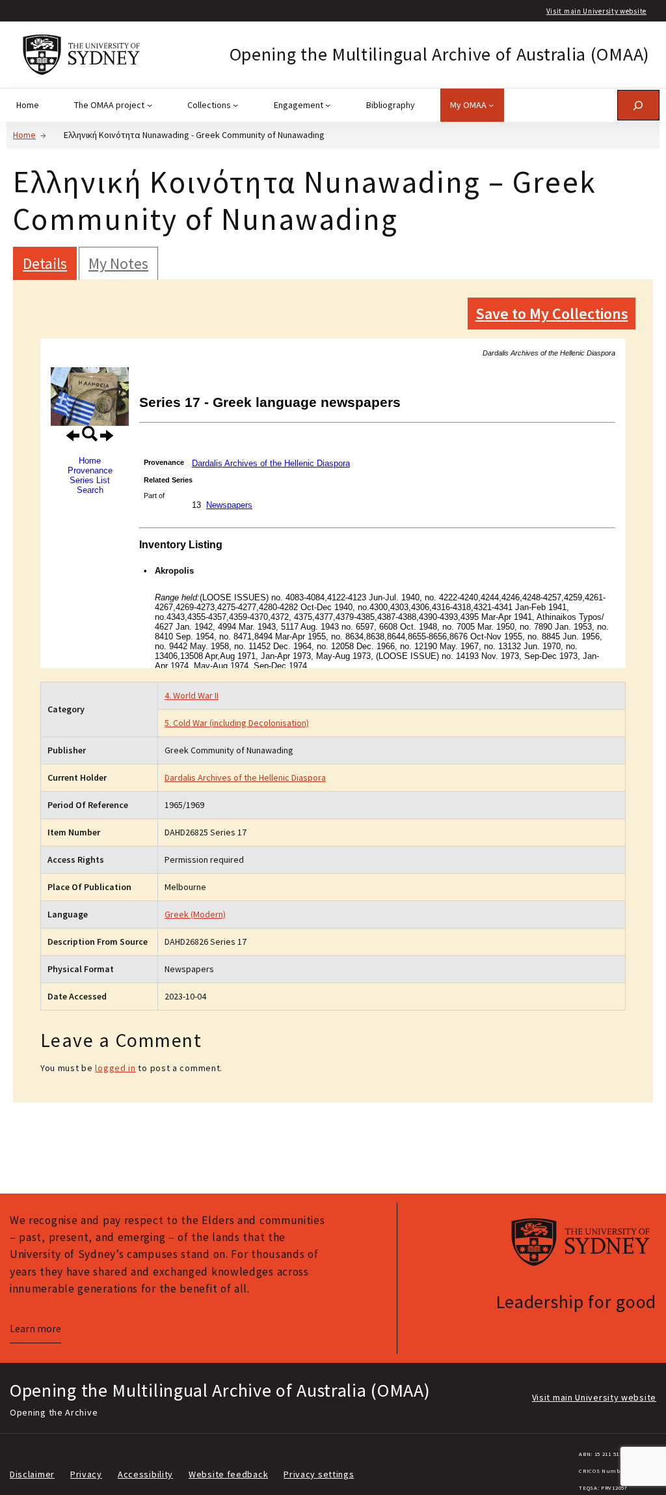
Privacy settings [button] (319, 1474)
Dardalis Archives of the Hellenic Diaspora (245, 777)
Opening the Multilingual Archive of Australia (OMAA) (440, 54)
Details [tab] (45, 263)
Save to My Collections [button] (551, 313)
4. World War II (192, 695)
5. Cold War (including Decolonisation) (237, 723)
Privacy (86, 1474)
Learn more (35, 1328)
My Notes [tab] (118, 263)
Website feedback (228, 1474)
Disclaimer (32, 1474)
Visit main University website (596, 11)
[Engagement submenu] (327, 104)
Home (24, 135)
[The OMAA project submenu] (149, 104)
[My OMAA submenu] (491, 104)
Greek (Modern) (195, 914)
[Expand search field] (638, 105)
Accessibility (145, 1474)
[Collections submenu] (235, 104)
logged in (115, 1068)
